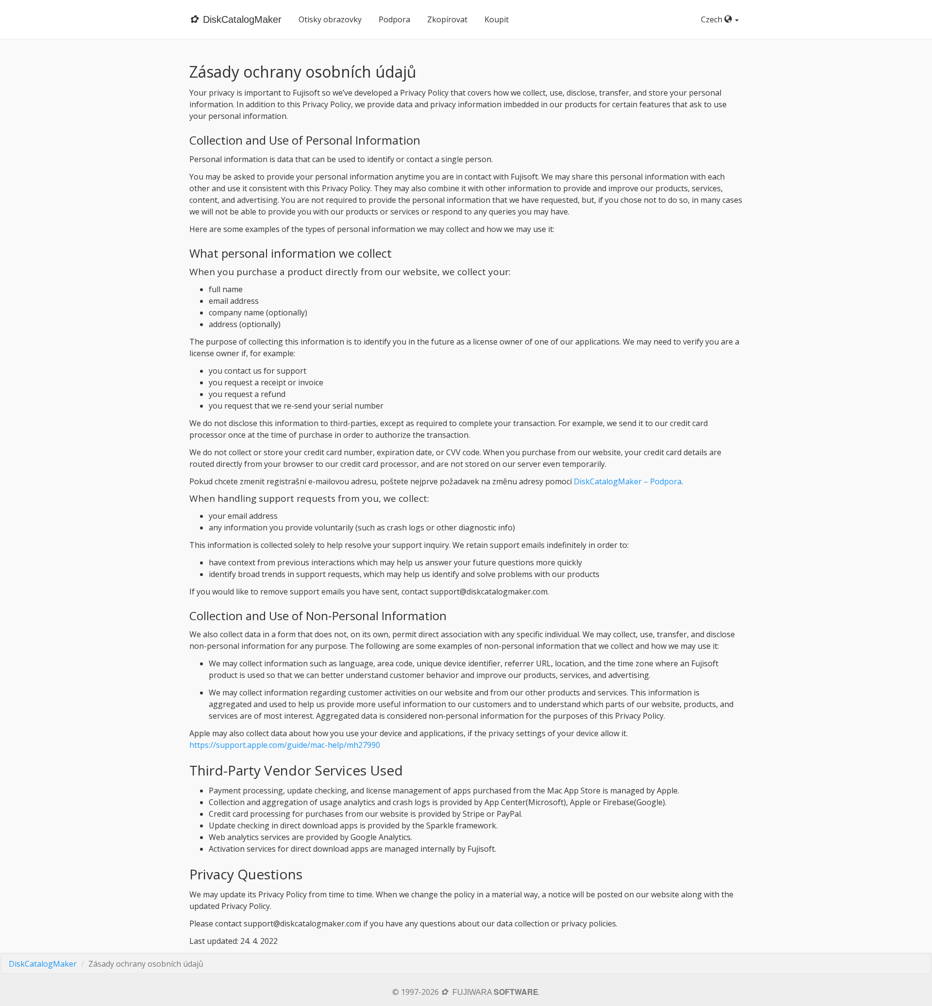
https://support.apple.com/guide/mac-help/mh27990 (284, 745)
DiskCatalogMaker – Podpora (628, 481)
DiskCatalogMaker (43, 963)
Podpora (394, 19)
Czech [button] (712, 19)
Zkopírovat (447, 19)
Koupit (496, 19)
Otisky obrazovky (330, 19)
